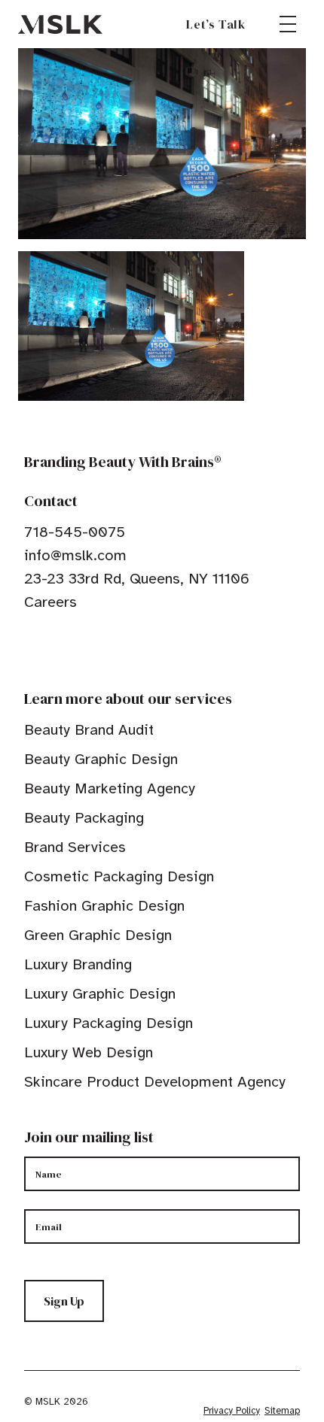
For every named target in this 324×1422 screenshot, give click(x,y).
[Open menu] (288, 24)
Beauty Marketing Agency (109, 788)
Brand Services (75, 847)
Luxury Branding (78, 964)
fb (31, 648)
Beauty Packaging (84, 817)
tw (54, 648)
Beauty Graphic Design (101, 759)
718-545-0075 (74, 532)
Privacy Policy (231, 1411)
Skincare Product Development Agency (155, 1081)
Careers (50, 602)
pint (77, 648)
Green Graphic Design (98, 935)
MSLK (60, 24)
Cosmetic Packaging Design (119, 876)
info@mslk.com (75, 555)
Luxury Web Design (88, 1052)
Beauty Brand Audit (89, 729)
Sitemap (282, 1411)
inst (101, 648)
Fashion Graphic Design (104, 905)
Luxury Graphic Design (100, 993)
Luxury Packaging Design (108, 1023)
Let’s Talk (216, 24)
